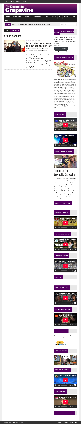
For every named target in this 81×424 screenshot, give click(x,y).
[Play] (56, 130)
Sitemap (24, 1)
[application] (65, 124)
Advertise (18, 1)
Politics (54, 17)
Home (6, 1)
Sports (73, 17)
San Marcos (28, 17)
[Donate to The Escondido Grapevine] (65, 167)
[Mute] (72, 130)
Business (66, 17)
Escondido (8, 17)
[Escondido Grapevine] (40, 8)
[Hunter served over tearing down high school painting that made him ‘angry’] (14, 50)
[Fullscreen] (75, 130)
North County (37, 17)
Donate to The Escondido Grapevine (63, 151)
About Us (12, 1)
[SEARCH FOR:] (68, 24)
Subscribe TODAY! (61, 49)
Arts (60, 17)
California (46, 17)
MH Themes (21, 422)
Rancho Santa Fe (17, 17)
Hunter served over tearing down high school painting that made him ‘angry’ (39, 44)
